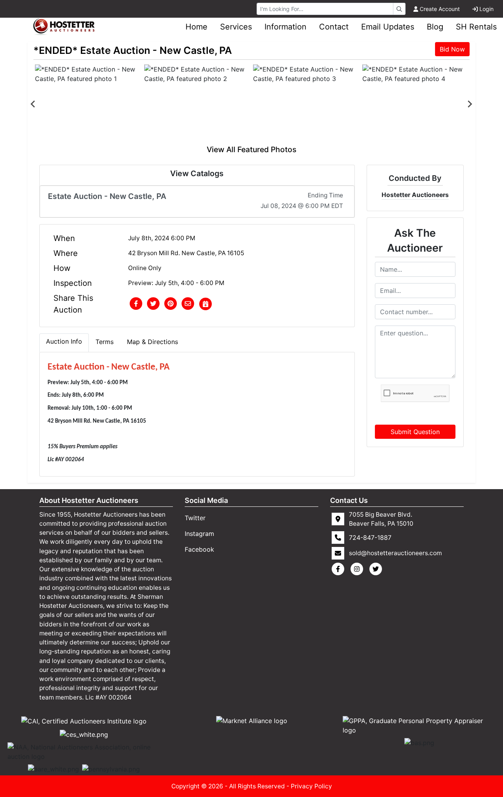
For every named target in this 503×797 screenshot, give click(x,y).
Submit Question (415, 432)
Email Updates (387, 26)
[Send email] (188, 304)
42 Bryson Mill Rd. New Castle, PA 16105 (186, 253)
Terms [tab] (104, 342)
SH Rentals (476, 26)
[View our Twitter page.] (377, 569)
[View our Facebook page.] (339, 569)
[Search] (399, 9)
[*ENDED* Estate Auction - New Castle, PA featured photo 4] (415, 104)
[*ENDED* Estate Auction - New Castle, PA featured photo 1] (88, 104)
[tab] (64, 342)
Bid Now (452, 49)
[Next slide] (469, 104)
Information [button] (285, 26)
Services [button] (236, 26)
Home (196, 26)
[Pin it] (170, 304)
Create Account (440, 9)
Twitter (195, 518)
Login (486, 9)
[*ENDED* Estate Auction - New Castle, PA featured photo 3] (306, 104)
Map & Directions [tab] (152, 342)
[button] (136, 304)
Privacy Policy (311, 786)
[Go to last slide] (33, 104)
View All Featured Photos (251, 149)
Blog (435, 26)
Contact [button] (334, 26)
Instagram (199, 533)
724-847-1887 (370, 537)
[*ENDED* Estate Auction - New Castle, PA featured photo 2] (197, 104)
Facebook (199, 549)
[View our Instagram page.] (358, 569)
